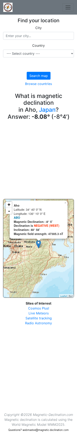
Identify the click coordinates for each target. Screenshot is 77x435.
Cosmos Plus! (38, 308)
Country (38, 45)
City (38, 28)
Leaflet (63, 296)
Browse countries (38, 84)
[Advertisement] (38, 160)
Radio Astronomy (38, 323)
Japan (47, 109)
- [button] (9, 211)
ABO (17, 217)
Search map (38, 76)
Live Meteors (39, 313)
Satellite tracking (38, 318)
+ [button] (9, 204)
